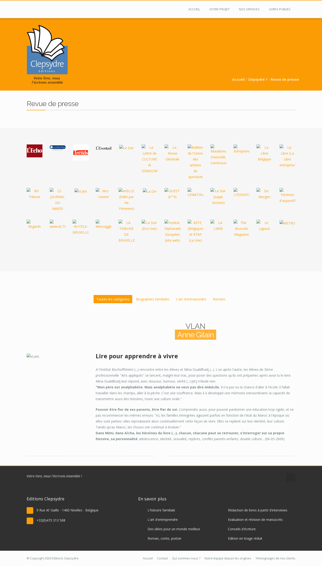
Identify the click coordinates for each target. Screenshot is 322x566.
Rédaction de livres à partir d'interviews (257, 510)
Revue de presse (285, 79)
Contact (162, 558)
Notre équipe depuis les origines (228, 558)
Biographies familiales (152, 299)
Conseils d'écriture (242, 529)
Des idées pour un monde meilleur (174, 529)
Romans (219, 299)
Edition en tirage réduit (245, 538)
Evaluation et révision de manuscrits (255, 519)
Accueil (238, 79)
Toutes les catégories (112, 299)
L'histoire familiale (161, 510)
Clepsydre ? (257, 79)
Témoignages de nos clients (275, 558)
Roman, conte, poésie (164, 538)
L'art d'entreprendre (191, 299)
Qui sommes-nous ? (186, 558)
